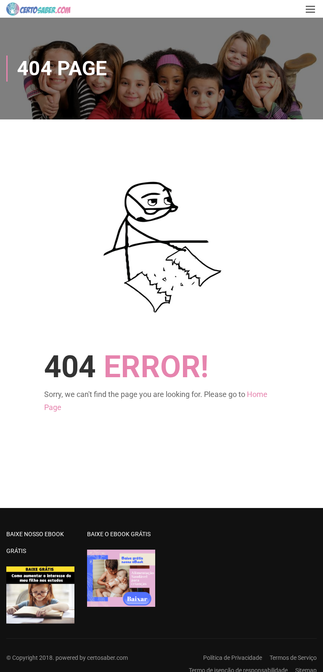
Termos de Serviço (293, 657)
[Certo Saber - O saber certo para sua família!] (38, 9)
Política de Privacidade (232, 657)
